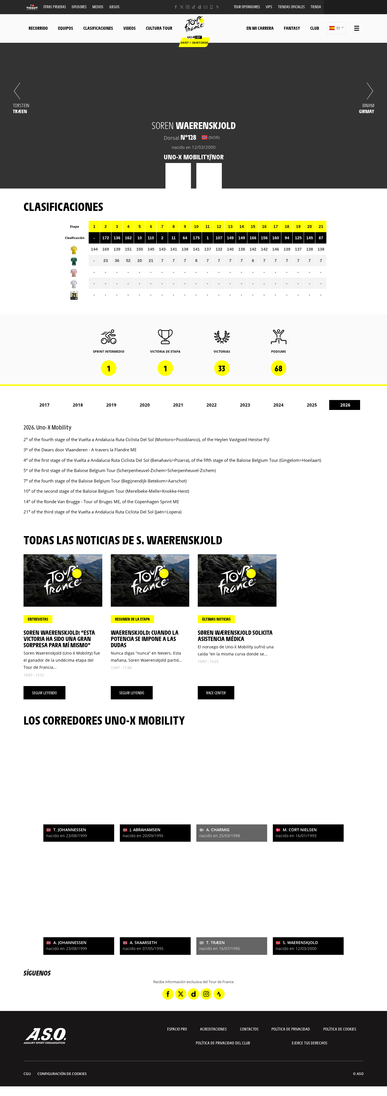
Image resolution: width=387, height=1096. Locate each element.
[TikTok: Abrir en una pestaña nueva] (194, 7)
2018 (78, 405)
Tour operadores (247, 6)
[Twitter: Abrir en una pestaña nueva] (182, 7)
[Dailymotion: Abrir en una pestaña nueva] (200, 7)
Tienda (316, 6)
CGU (27, 1073)
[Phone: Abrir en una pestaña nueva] (211, 7)
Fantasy (292, 28)
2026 (345, 405)
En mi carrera (260, 28)
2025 (312, 405)
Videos (129, 28)
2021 (178, 405)
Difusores (79, 6)
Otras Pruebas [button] (54, 6)
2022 (212, 405)
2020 (145, 405)
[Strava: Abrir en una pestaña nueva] (217, 7)
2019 (111, 405)
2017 (44, 405)
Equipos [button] (65, 28)
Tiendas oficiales (291, 6)
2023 (245, 405)
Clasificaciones (98, 28)
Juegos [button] (114, 6)
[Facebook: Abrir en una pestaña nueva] (176, 7)
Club (314, 28)
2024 (278, 405)
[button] (336, 28)
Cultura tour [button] (159, 28)
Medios (97, 6)
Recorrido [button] (38, 28)
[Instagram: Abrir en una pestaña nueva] (188, 7)
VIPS (269, 6)
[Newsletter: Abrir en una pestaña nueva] (206, 7)
